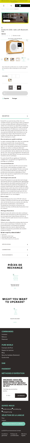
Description (5, 116)
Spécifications (6, 244)
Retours (4, 337)
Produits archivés (9, 9)
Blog (3, 353)
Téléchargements (7, 255)
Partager (14, 98)
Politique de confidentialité (14, 434)
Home (2, 9)
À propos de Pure (7, 348)
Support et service (7, 350)
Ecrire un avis (16, 35)
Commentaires (6, 249)
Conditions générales (5, 434)
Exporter (6, 98)
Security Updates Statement (11, 355)
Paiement (5, 339)
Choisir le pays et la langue (13, 424)
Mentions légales (24, 434)
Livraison (4, 334)
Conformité (5, 357)
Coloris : (5, 76)
